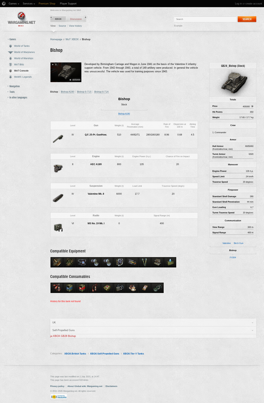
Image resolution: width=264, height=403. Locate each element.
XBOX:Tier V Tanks (133, 353)
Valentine (226, 243)
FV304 (233, 257)
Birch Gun (238, 243)
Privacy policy (57, 386)
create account (253, 3)
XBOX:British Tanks (75, 353)
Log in (238, 3)
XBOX (58, 19)
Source (62, 26)
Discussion (76, 19)
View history (75, 26)
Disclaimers (111, 386)
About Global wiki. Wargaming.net (84, 386)
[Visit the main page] (22, 19)
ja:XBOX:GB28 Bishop (63, 336)
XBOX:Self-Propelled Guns (104, 353)
